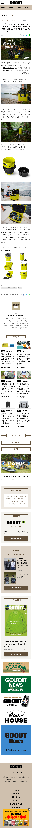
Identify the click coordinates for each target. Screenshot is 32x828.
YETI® (19, 287)
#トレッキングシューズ (19, 501)
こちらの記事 (18, 82)
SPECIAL (19, 7)
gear (13, 20)
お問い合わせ (13, 777)
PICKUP (10, 7)
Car (22, 5)
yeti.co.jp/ (7, 250)
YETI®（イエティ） (8, 68)
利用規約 (8, 779)
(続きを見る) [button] (23, 328)
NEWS (8, 20)
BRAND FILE (16, 804)
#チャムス (14, 496)
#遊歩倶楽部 (22, 496)
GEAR (11, 16)
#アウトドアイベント (20, 498)
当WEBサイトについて (11, 781)
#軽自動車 (8, 498)
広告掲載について (24, 777)
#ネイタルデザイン (11, 504)
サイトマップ (23, 781)
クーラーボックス (6, 287)
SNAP (26, 7)
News (3, 7)
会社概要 (5, 777)
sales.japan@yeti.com (24, 247)
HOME (3, 20)
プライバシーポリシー (19, 779)
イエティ (14, 287)
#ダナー (8, 501)
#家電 (7, 496)
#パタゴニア (22, 504)
